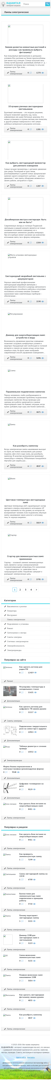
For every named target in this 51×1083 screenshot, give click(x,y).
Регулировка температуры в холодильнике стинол (32, 688)
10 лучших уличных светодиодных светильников (25, 107)
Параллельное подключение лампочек (25, 391)
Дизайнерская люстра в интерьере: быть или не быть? (25, 220)
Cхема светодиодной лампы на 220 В (33, 875)
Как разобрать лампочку (25, 445)
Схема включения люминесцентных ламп (30, 956)
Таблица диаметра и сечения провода (32, 747)
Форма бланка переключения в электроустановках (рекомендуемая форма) (23, 767)
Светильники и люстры (16, 633)
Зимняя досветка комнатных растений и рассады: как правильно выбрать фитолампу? (25, 49)
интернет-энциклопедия (16, 4)
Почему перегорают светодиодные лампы (29, 916)
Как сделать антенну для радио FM (30, 668)
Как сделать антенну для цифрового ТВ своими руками (32, 707)
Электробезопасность (15, 646)
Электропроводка (14, 650)
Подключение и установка (18, 624)
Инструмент (12, 615)
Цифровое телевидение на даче (31, 784)
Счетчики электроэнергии (17, 641)
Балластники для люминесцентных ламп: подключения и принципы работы (31, 897)
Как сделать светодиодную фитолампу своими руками (31, 996)
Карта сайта (21, 1057)
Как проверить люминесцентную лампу (30, 855)
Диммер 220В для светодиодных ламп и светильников (29, 937)
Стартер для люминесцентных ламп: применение (25, 557)
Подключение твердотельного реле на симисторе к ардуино (33, 727)
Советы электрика (14, 637)
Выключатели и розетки (17, 606)
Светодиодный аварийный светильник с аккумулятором (25, 277)
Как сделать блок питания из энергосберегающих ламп (32, 804)
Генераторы (11, 611)
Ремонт (10, 628)
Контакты (31, 1057)
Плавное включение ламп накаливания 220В (31, 976)
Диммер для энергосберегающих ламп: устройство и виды (25, 336)
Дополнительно (13, 701)
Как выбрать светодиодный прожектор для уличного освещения (26, 164)
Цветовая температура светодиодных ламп (25, 501)
